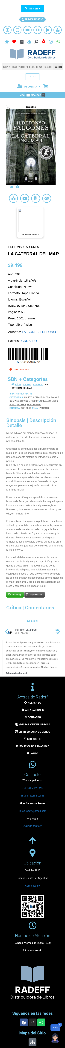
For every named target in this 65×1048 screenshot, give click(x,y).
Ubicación (32, 863)
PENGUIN (44, 408)
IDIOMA (27, 384)
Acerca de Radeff (32, 697)
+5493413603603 (32, 826)
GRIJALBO (29, 341)
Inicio (18, 384)
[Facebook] (24, 1022)
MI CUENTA (30, 86)
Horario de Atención (32, 935)
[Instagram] (32, 1022)
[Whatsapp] (41, 1022)
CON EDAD (26, 408)
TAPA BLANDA (34, 404)
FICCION (35, 401)
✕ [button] (60, 1024)
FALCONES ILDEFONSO (40, 332)
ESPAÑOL (38, 384)
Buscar (58, 66)
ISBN (35, 8)
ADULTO (28, 397)
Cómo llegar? (32, 885)
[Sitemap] (32, 1042)
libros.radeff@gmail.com (32, 810)
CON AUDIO (39, 397)
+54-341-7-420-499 (32, 788)
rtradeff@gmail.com (32, 795)
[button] (28, 95)
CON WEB (14, 401)
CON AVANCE (52, 397)
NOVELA (21, 404)
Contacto (32, 774)
